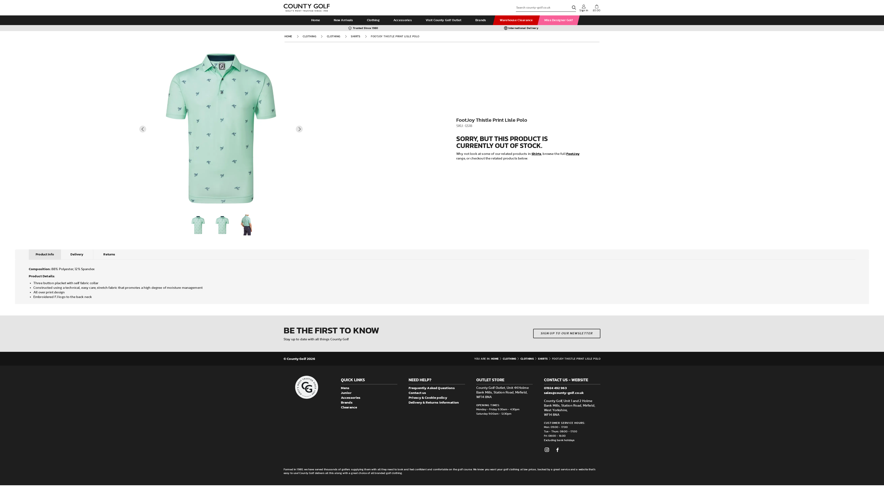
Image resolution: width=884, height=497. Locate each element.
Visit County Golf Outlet (444, 20)
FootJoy (572, 153)
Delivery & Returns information (434, 402)
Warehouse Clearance (516, 20)
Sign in (583, 10)
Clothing (373, 20)
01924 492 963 (555, 387)
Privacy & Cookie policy (428, 397)
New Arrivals (343, 20)
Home (315, 20)
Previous (142, 129)
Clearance (349, 407)
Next (299, 129)
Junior (346, 392)
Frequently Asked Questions (432, 387)
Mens (345, 387)
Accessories (402, 20)
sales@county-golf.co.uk (564, 392)
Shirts (356, 36)
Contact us (417, 392)
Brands (480, 20)
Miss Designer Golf (558, 20)
